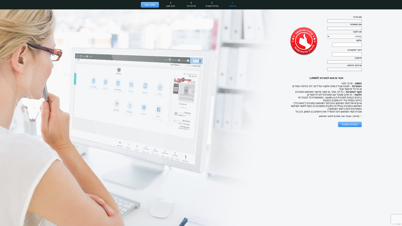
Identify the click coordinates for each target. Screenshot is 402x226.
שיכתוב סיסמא (354, 65)
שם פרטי (357, 17)
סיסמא (358, 58)
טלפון (359, 40)
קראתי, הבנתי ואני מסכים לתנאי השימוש (339, 116)
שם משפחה (356, 24)
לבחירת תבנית (350, 124)
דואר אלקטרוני (354, 50)
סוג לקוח (357, 31)
